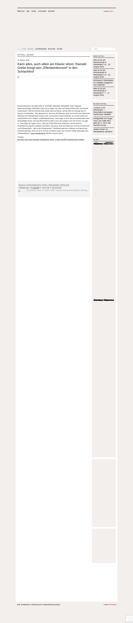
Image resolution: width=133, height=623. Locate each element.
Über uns (21, 11)
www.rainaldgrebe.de (38, 133)
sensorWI (36, 188)
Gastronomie (40, 49)
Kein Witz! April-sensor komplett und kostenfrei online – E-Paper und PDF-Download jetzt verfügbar (50, 140)
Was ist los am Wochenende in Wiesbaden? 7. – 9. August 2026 (101, 91)
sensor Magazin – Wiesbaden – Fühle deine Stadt (100, 4)
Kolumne (51, 49)
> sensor (108, 11)
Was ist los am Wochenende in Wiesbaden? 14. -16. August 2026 (102, 73)
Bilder (30, 55)
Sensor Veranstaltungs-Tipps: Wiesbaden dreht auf (43, 185)
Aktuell (31, 49)
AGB (18, 605)
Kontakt (51, 11)
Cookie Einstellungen (51, 605)
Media (33, 11)
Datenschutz (36, 605)
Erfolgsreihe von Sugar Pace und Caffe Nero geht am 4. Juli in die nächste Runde (102, 121)
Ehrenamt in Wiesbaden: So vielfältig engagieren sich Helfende (103, 82)
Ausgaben (42, 11)
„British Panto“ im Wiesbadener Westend (102, 130)
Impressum (25, 605)
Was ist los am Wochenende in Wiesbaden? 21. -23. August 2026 (102, 63)
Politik (59, 49)
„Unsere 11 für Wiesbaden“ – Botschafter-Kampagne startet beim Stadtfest (103, 111)
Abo (28, 11)
